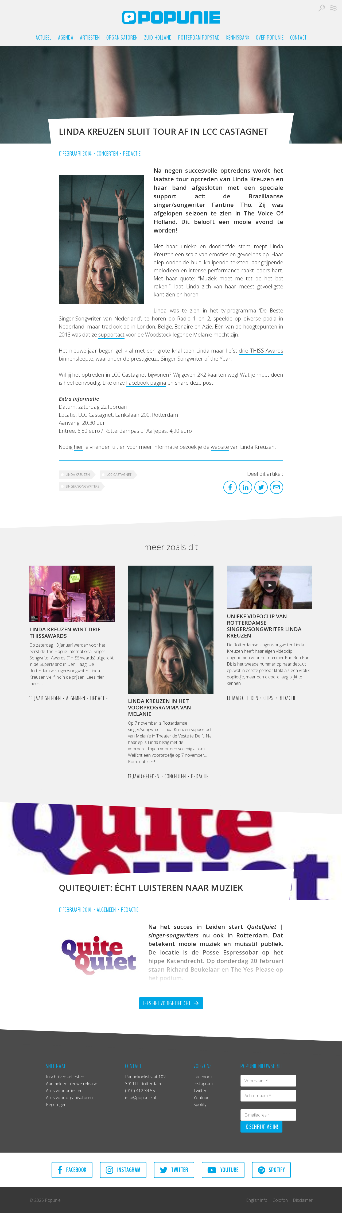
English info (256, 1200)
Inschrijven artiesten (65, 1077)
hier (78, 446)
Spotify (199, 1104)
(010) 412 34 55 (140, 1091)
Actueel (44, 38)
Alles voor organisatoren (69, 1097)
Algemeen (106, 910)
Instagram (203, 1084)
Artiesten (90, 38)
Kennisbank (238, 38)
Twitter (200, 1091)
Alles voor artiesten (64, 1091)
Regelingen (56, 1104)
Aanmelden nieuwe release (71, 1084)
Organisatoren (122, 38)
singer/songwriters (82, 486)
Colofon (280, 1200)
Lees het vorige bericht (167, 1003)
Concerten (107, 154)
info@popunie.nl (140, 1097)
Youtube (201, 1097)
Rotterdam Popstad (199, 38)
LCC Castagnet (119, 474)
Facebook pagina (146, 382)
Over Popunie (270, 38)
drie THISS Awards (261, 350)
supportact (111, 334)
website (220, 446)
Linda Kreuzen (78, 474)
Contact (298, 38)
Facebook (202, 1077)
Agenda (65, 38)
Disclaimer (303, 1200)
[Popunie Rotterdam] (171, 17)
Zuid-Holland (158, 38)
